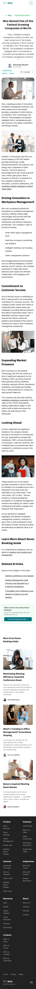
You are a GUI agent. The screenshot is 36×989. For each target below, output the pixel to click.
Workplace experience (27, 844)
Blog (10, 15)
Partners (26, 907)
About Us (26, 903)
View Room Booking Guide (17, 619)
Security (26, 911)
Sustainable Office (27, 850)
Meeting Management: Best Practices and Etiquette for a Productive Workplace (17, 583)
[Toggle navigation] (31, 3)
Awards (4, 73)
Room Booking (6, 833)
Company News (7, 70)
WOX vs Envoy (6, 947)
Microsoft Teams (26, 867)
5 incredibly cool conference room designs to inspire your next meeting (19, 594)
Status (20, 974)
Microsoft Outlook (26, 873)
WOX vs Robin (6, 940)
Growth (11, 73)
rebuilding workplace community (15, 400)
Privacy (13, 974)
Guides (5, 907)
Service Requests (6, 873)
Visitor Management (8, 840)
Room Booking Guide (22, 15)
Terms (5, 974)
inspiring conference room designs (19, 576)
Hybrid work (27, 826)
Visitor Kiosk (7, 878)
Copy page (26, 72)
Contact (26, 915)
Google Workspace (27, 879)
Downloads (7, 928)
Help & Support (6, 912)
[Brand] (9, 981)
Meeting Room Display (6, 851)
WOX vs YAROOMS (7, 959)
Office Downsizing (27, 837)
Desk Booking (6, 827)
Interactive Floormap (7, 867)
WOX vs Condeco (6, 953)
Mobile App (7, 845)
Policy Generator (7, 918)
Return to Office (26, 831)
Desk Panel (7, 891)
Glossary (6, 924)
